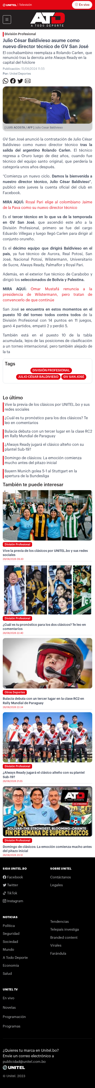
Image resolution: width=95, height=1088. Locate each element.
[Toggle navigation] (7, 19)
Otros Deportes (15, 692)
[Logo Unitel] (47, 19)
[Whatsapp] (5, 81)
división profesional (51, 370)
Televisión (25, 4)
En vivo (83, 4)
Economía (11, 965)
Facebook (14, 877)
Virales (55, 945)
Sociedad (10, 942)
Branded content (63, 937)
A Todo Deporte (15, 958)
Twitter (12, 885)
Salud (7, 973)
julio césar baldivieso (38, 377)
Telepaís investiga (64, 929)
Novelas (9, 1007)
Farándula (58, 953)
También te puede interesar (33, 485)
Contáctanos (60, 877)
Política (9, 926)
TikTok (11, 893)
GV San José (73, 377)
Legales (56, 885)
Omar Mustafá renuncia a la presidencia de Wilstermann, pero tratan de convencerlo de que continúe (47, 294)
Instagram (14, 901)
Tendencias (59, 921)
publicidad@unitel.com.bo (24, 1062)
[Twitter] (20, 81)
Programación (14, 1017)
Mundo (8, 949)
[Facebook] (13, 81)
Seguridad (11, 933)
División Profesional (20, 34)
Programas (11, 1026)
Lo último (13, 398)
